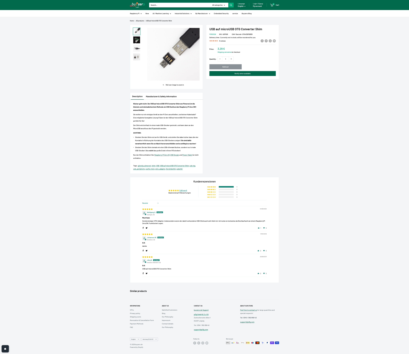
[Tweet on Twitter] (270, 40)
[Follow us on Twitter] (198, 343)
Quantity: (212, 59)
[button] (211, 187)
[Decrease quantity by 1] (220, 59)
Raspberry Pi (134, 13)
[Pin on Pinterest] (266, 40)
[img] (147, 209)
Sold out (225, 67)
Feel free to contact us (248, 310)
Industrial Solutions (182, 13)
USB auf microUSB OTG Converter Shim (174, 166)
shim (153, 166)
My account (257, 6)
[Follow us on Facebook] (194, 343)
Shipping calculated (224, 52)
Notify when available (243, 73)
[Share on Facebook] (262, 40)
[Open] (5, 348)
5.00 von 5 (183, 190)
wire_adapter (160, 169)
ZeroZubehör (171, 169)
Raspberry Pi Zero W (161, 155)
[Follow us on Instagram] (202, 343)
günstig (141, 166)
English (133, 339)
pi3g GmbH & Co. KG (201, 314)
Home (132, 21)
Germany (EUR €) (148, 339)
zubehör (179, 169)
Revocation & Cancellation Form (142, 320)
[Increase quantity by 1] (231, 59)
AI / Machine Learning (161, 13)
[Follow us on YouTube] (206, 343)
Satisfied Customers (169, 310)
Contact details (167, 324)
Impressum (166, 320)
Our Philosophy (167, 317)
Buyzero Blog (247, 13)
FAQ (131, 327)
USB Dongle (174, 155)
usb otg (192, 166)
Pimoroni (212, 34)
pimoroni (147, 166)
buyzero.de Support (201, 310)
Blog (163, 313)
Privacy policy (135, 313)
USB (157, 166)
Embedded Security (221, 13)
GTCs (132, 310)
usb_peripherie (139, 169)
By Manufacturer (201, 13)
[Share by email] (274, 40)
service (235, 13)
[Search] (231, 5)
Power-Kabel (187, 155)
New (147, 13)
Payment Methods (136, 324)
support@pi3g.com (201, 330)
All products (140, 21)
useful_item (150, 169)
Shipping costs (135, 317)
